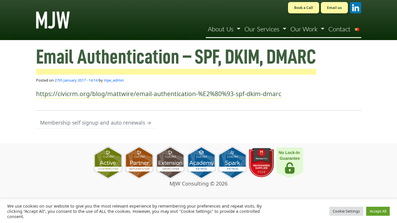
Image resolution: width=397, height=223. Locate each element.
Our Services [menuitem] (262, 29)
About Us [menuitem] (221, 29)
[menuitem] (357, 29)
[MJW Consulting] (53, 20)
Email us (334, 7)
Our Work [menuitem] (304, 29)
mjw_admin (114, 80)
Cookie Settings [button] (346, 211)
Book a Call (303, 7)
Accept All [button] (378, 211)
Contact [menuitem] (339, 29)
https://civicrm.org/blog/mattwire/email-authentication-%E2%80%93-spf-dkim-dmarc (158, 94)
